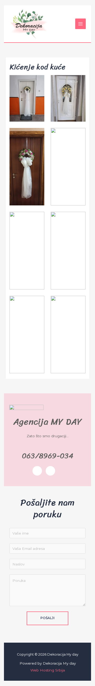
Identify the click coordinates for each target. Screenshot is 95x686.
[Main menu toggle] (80, 24)
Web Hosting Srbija (47, 670)
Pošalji (47, 618)
